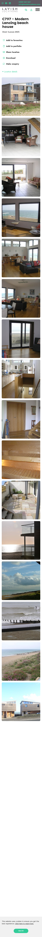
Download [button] (10, 58)
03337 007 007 (25, 2)
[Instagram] (2, 3)
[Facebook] (6, 3)
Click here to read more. (24, 924)
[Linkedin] (10, 3)
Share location (12, 52)
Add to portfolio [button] (13, 46)
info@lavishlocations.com (29, 4)
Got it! (21, 931)
